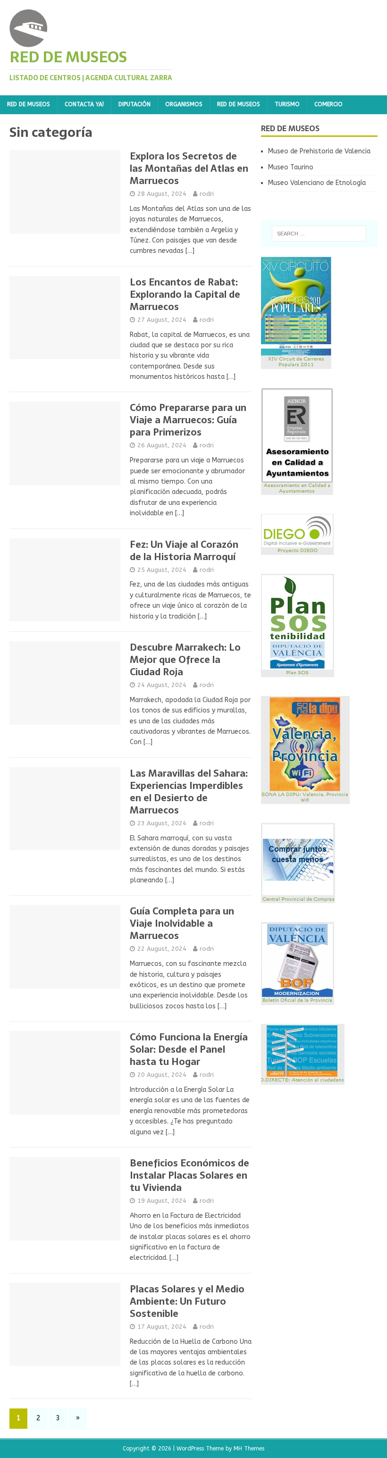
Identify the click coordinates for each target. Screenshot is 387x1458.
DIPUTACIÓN (134, 104)
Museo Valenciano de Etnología (317, 183)
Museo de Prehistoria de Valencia (319, 151)
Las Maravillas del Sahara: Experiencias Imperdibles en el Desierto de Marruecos (189, 792)
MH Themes (249, 1448)
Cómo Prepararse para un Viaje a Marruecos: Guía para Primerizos (188, 420)
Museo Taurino (290, 167)
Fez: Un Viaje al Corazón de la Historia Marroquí (184, 550)
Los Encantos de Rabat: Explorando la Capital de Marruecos (185, 294)
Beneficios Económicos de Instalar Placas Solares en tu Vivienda (189, 1175)
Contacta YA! (84, 104)
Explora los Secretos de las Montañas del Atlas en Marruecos (189, 168)
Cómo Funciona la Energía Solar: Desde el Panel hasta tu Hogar (189, 1049)
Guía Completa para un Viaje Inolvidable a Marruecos (182, 923)
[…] (189, 251)
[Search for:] (319, 234)
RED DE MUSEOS (28, 104)
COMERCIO (328, 104)
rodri (207, 193)
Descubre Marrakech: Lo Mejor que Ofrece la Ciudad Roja (185, 659)
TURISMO (287, 104)
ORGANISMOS (183, 104)
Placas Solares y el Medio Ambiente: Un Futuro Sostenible (187, 1301)
